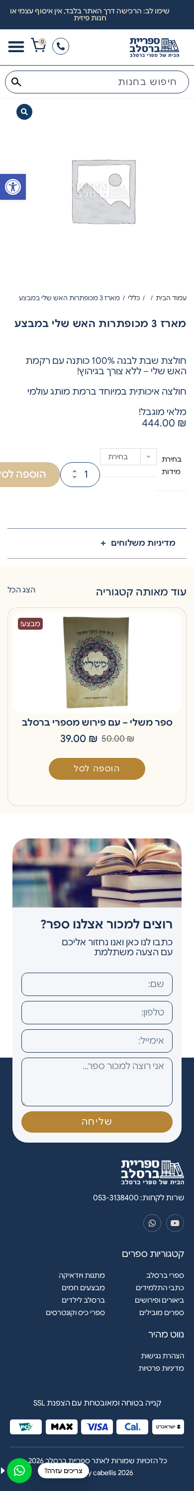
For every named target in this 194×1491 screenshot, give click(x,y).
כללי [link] (134, 298)
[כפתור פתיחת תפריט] (16, 46)
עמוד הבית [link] (171, 298)
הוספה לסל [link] (97, 769)
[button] (24, 112)
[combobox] (97, 82)
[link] (13, 187)
